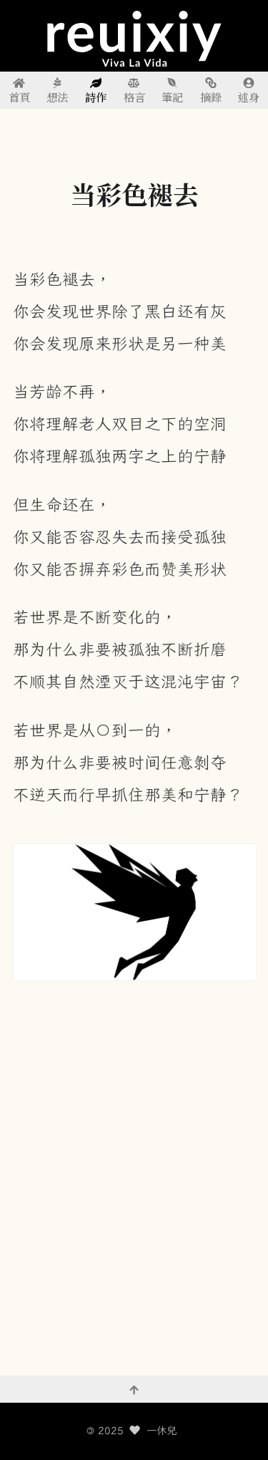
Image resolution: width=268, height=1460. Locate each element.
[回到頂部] (134, 1389)
